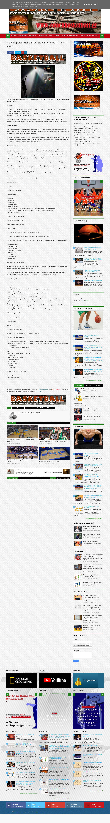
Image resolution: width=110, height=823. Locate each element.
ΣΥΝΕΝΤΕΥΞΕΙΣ (54, 716)
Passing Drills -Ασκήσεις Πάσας (25, 735)
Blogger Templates (40, 812)
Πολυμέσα (56, 35)
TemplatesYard (21, 812)
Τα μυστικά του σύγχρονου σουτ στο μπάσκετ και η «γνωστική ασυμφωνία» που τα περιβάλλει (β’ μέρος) (59, 736)
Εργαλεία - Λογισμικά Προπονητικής (89, 35)
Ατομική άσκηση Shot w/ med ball (58, 789)
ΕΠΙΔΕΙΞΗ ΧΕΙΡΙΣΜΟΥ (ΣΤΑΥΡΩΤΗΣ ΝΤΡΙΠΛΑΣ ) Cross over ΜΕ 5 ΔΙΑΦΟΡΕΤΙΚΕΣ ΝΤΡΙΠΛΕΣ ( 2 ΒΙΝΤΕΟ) (93, 359)
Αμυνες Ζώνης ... (78, 403)
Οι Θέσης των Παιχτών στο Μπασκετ (93, 396)
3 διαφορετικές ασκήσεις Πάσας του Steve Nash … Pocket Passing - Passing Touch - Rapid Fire (25, 783)
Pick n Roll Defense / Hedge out (91, 408)
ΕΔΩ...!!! (38, 391)
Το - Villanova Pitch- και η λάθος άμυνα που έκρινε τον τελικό (21, 460)
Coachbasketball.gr (43, 389)
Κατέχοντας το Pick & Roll (90, 745)
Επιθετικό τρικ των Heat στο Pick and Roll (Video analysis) (20, 440)
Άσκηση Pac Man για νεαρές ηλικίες (49, 461)
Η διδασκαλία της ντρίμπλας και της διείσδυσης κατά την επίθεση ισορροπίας (93, 347)
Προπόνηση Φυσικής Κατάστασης (93, 280)
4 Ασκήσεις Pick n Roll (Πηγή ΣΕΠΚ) (92, 762)
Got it (96, 4)
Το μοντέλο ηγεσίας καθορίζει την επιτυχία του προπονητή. (88, 206)
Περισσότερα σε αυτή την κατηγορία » (94, 289)
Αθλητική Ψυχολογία (21, 713)
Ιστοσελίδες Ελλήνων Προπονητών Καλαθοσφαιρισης (23, 35)
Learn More (88, 4)
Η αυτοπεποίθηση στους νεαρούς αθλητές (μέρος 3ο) (22, 719)
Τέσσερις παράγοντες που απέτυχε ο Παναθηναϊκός (53, 441)
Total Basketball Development (47, 407)
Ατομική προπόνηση (30, 407)
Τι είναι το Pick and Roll (89, 389)
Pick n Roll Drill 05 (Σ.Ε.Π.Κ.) (90, 772)
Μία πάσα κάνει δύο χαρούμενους (25, 772)
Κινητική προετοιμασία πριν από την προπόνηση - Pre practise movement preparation (93, 487)
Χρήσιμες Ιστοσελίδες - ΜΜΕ (45, 35)
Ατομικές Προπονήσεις (18, 407)
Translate (87, 300)
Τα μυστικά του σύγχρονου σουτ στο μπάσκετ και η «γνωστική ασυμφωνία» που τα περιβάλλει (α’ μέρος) (59, 747)
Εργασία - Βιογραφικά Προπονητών (70, 35)
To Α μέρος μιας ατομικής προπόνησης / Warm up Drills (88, 719)
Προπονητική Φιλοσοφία (88, 200)
